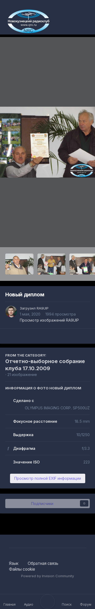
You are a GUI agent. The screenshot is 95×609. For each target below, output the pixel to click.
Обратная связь (43, 563)
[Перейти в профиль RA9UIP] (11, 311)
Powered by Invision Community (47, 576)
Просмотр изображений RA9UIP (49, 320)
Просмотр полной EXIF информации (47, 478)
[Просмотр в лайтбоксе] (47, 142)
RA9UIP (43, 308)
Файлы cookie (22, 569)
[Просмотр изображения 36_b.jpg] (51, 264)
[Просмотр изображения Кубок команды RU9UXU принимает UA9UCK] (19, 264)
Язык (14, 563)
